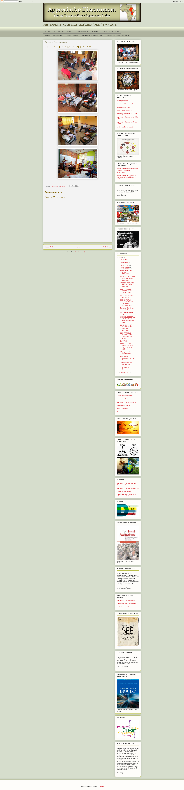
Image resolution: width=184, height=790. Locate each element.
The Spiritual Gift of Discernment (126, 363)
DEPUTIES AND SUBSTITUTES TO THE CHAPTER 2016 (127, 346)
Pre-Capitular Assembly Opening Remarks (127, 358)
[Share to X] (74, 186)
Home (78, 247)
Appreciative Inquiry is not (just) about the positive (126, 484)
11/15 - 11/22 (125, 259)
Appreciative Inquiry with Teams (126, 495)
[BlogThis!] (72, 186)
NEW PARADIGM (82, 32)
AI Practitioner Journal (123, 405)
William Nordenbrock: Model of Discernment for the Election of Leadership (126, 177)
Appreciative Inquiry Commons (126, 402)
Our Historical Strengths (124, 110)
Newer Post (49, 247)
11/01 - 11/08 (125, 262)
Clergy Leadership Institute (125, 395)
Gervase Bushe (122, 412)
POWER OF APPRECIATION (54, 35)
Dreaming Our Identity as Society (127, 114)
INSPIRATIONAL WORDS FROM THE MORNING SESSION (126, 335)
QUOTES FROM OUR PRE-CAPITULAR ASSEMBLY (127, 278)
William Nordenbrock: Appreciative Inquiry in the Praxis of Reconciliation (127, 170)
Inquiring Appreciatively (124, 491)
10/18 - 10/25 (125, 268)
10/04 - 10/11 (125, 372)
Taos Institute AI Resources (125, 399)
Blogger (101, 786)
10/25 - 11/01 (125, 265)
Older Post (106, 247)
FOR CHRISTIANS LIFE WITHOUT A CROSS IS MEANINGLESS (126, 302)
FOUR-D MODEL (72, 35)
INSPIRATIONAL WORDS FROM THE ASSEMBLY (126, 290)
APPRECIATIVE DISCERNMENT (92, 35)
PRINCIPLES (96, 32)
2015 (120, 257)
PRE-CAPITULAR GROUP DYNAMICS (126, 272)
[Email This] (70, 186)
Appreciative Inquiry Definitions (126, 603)
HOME (47, 32)
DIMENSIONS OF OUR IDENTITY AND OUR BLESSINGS (126, 327)
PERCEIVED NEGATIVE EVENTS (118, 35)
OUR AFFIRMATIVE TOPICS (126, 313)
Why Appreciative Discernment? (125, 352)
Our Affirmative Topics (123, 107)
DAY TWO (123, 341)
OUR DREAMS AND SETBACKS (126, 296)
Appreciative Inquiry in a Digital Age (128, 488)
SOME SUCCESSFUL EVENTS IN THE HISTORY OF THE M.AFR (127, 319)
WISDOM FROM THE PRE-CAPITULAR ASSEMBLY (127, 284)
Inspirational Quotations (124, 607)
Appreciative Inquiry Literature (126, 600)
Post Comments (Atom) (81, 252)
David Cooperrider (122, 408)
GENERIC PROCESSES (111, 32)
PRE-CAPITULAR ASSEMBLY (63, 32)
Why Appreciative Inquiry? (125, 104)
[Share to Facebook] (76, 186)
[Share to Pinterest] (78, 186)
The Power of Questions (124, 368)
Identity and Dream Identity (125, 127)
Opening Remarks (122, 100)
